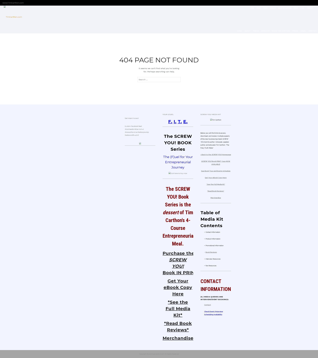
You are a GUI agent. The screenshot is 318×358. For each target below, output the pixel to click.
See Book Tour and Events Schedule (215, 171)
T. (180, 121)
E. (185, 121)
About (259, 8)
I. (175, 121)
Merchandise (178, 338)
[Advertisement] (102, 150)
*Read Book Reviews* (215, 191)
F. (170, 121)
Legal (302, 8)
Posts (265, 8)
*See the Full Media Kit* (178, 308)
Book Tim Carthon (284, 8)
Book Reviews (211, 252)
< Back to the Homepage (215, 155)
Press (296, 8)
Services (273, 8)
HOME (252, 8)
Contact (310, 8)
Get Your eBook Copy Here (178, 287)
